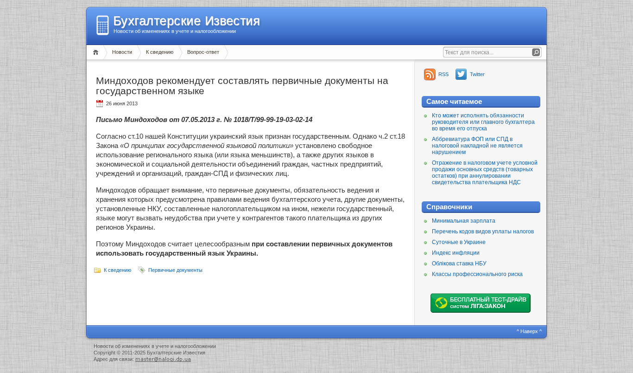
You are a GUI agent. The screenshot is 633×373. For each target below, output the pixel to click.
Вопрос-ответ (203, 52)
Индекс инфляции (456, 253)
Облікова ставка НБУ (459, 263)
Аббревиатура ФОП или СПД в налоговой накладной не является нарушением (477, 145)
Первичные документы (175, 270)
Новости (122, 52)
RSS (443, 74)
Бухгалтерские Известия (186, 21)
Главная (97, 52)
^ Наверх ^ (529, 331)
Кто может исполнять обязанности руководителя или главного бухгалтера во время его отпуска (483, 122)
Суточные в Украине (459, 242)
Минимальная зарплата (463, 221)
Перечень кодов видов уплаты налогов (483, 231)
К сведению (159, 52)
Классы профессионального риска (477, 274)
